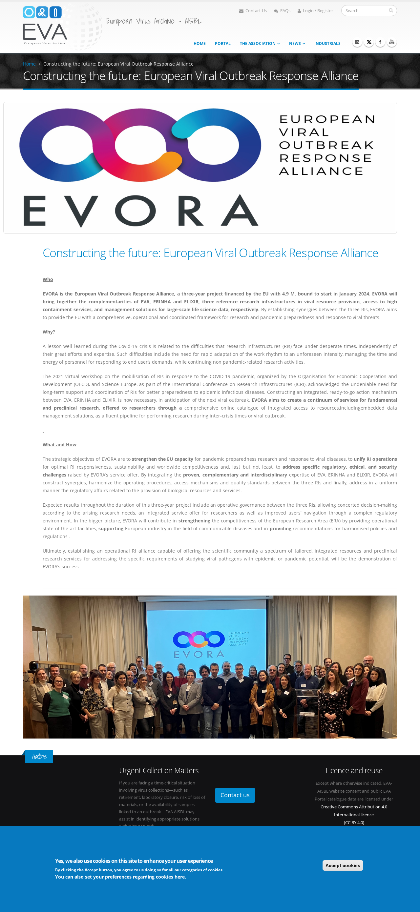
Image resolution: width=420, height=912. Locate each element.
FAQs (285, 10)
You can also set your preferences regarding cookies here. (120, 877)
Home (200, 43)
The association (258, 43)
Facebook (380, 42)
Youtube (392, 42)
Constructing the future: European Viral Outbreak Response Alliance (118, 64)
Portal (223, 43)
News (295, 43)
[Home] (63, 26)
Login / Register (318, 10)
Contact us (235, 795)
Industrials (327, 43)
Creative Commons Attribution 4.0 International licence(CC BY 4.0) (354, 814)
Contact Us (256, 10)
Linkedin (357, 42)
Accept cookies (343, 865)
